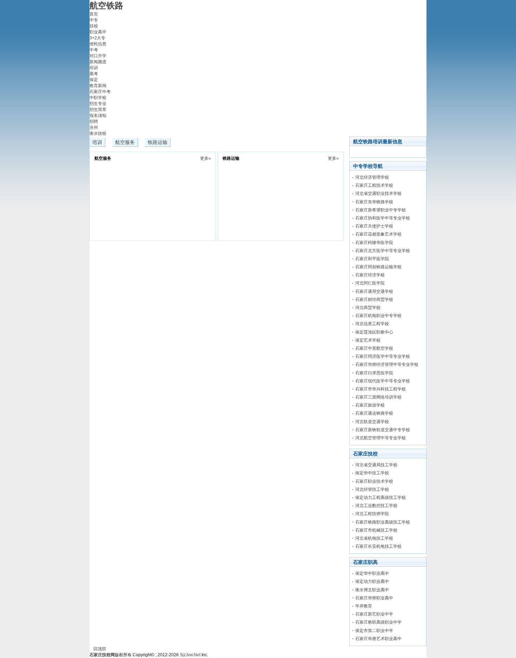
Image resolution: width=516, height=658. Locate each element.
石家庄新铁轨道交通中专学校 (382, 429)
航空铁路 (106, 5)
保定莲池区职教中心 (374, 332)
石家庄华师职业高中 (374, 598)
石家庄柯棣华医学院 (374, 242)
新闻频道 (98, 61)
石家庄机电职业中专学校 (378, 315)
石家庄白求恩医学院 (374, 372)
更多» (205, 158)
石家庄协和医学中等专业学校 (382, 218)
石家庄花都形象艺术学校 (378, 234)
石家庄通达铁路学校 (374, 413)
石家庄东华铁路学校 (374, 201)
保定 (94, 79)
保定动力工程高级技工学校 (380, 497)
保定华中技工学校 (372, 473)
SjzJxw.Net (190, 654)
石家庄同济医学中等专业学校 (382, 356)
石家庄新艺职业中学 (374, 614)
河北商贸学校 (368, 307)
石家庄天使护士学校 (374, 226)
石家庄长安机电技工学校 (378, 546)
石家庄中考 (100, 91)
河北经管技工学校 (372, 489)
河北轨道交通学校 (372, 421)
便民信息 (98, 43)
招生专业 (98, 103)
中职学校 (98, 97)
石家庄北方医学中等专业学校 (382, 250)
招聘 (94, 121)
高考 (94, 73)
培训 (94, 67)
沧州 (94, 127)
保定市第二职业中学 (374, 630)
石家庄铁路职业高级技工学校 (382, 522)
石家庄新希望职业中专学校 (380, 210)
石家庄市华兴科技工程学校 (380, 389)
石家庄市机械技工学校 (376, 530)
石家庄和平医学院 (372, 258)
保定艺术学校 (368, 340)
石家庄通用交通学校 (374, 291)
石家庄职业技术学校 (374, 481)
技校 (94, 26)
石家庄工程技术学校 (374, 185)
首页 (94, 14)
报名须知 (98, 115)
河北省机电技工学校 (374, 538)
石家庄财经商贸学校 (374, 299)
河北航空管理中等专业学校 (380, 437)
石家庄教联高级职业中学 (378, 622)
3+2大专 (97, 37)
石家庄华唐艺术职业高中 (378, 638)
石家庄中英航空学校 (374, 348)
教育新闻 (98, 85)
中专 (94, 20)
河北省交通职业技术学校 (378, 193)
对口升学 (98, 55)
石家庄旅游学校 (370, 405)
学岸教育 (363, 606)
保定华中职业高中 (372, 573)
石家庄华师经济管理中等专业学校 (386, 364)
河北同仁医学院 (370, 283)
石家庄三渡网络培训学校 (378, 397)
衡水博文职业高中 (372, 589)
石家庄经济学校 (370, 274)
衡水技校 (98, 133)
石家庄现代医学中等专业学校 (382, 381)
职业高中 (98, 31)
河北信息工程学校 (372, 323)
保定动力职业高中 (372, 581)
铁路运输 (157, 142)
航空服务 (125, 142)
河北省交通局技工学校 (376, 464)
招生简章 (98, 109)
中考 (94, 49)
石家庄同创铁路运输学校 (378, 266)
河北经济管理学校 (372, 177)
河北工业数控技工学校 (376, 505)
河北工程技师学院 (372, 513)
